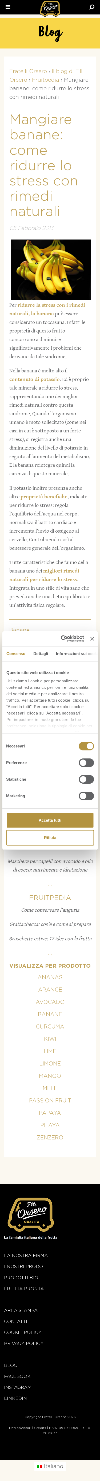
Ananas (50, 977)
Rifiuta (50, 837)
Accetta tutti (50, 820)
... (50, 884)
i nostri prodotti (27, 1266)
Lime (50, 1051)
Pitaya (50, 1125)
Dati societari (20, 1428)
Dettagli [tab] (40, 653)
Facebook (17, 1376)
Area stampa (21, 1310)
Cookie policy (23, 1332)
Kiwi (50, 1039)
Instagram (17, 1387)
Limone (50, 1064)
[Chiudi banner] (92, 639)
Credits (40, 1428)
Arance (50, 990)
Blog (10, 1365)
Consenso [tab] (15, 653)
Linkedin (15, 1398)
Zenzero (50, 1137)
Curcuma (50, 1027)
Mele (50, 1088)
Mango (50, 1076)
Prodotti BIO (21, 1278)
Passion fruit (50, 1101)
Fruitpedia (50, 898)
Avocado (50, 1002)
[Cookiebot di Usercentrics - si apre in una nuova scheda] (63, 638)
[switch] (86, 762)
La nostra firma (26, 1255)
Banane (19, 630)
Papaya (50, 1113)
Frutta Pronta (24, 1288)
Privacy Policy (24, 1343)
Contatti (15, 1321)
